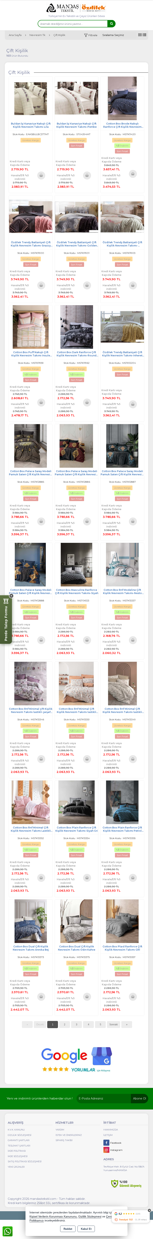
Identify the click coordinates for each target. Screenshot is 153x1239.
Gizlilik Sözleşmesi (19, 1135)
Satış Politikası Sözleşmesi (24, 1161)
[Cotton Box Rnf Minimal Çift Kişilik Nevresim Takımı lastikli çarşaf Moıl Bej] (122, 683)
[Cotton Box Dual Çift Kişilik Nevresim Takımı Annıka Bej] (30, 921)
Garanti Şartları (18, 1140)
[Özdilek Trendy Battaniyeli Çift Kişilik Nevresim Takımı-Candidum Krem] (122, 217)
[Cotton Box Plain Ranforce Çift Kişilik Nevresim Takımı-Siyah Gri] (76, 802)
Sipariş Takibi (64, 1140)
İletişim (108, 1135)
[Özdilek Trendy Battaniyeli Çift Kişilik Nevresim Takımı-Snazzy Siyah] (30, 217)
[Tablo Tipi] (144, 35)
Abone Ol (139, 1098)
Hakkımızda (110, 1129)
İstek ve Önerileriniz (69, 1135)
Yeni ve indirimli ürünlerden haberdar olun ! (40, 1098)
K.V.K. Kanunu (16, 1129)
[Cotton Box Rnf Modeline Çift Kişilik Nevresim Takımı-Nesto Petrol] (122, 564)
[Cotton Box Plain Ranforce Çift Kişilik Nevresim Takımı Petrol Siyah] (122, 802)
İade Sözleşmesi (17, 1156)
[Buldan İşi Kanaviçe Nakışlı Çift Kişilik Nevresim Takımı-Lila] (30, 98)
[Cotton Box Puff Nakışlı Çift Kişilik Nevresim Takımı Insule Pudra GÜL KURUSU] (30, 327)
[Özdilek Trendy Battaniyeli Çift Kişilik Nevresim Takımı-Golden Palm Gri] (76, 217)
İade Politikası (17, 1150)
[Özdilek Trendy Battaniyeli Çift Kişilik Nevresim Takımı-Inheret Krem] (122, 327)
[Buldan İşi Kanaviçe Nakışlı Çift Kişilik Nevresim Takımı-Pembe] (76, 98)
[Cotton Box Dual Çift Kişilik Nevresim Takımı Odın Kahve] (76, 921)
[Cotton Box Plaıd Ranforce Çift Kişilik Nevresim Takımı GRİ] (122, 921)
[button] (90, 35)
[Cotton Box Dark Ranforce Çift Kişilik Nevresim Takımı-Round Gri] (76, 327)
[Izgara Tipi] (140, 35)
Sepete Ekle (41, 175)
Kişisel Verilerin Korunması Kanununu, (53, 1216)
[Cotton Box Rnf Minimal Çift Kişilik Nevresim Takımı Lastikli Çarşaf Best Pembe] (30, 802)
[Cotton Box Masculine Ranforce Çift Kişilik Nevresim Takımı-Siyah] (76, 564)
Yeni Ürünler (16, 1166)
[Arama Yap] (111, 23)
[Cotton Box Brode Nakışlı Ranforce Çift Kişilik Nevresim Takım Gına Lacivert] (122, 98)
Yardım (60, 1129)
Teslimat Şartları (19, 1145)
